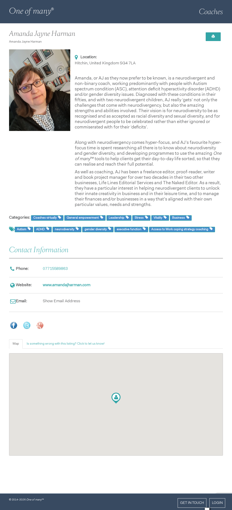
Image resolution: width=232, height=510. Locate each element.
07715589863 (55, 269)
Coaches (211, 11)
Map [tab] (16, 344)
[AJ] (39, 90)
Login (217, 503)
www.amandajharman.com (66, 285)
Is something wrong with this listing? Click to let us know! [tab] (65, 344)
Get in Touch (192, 503)
